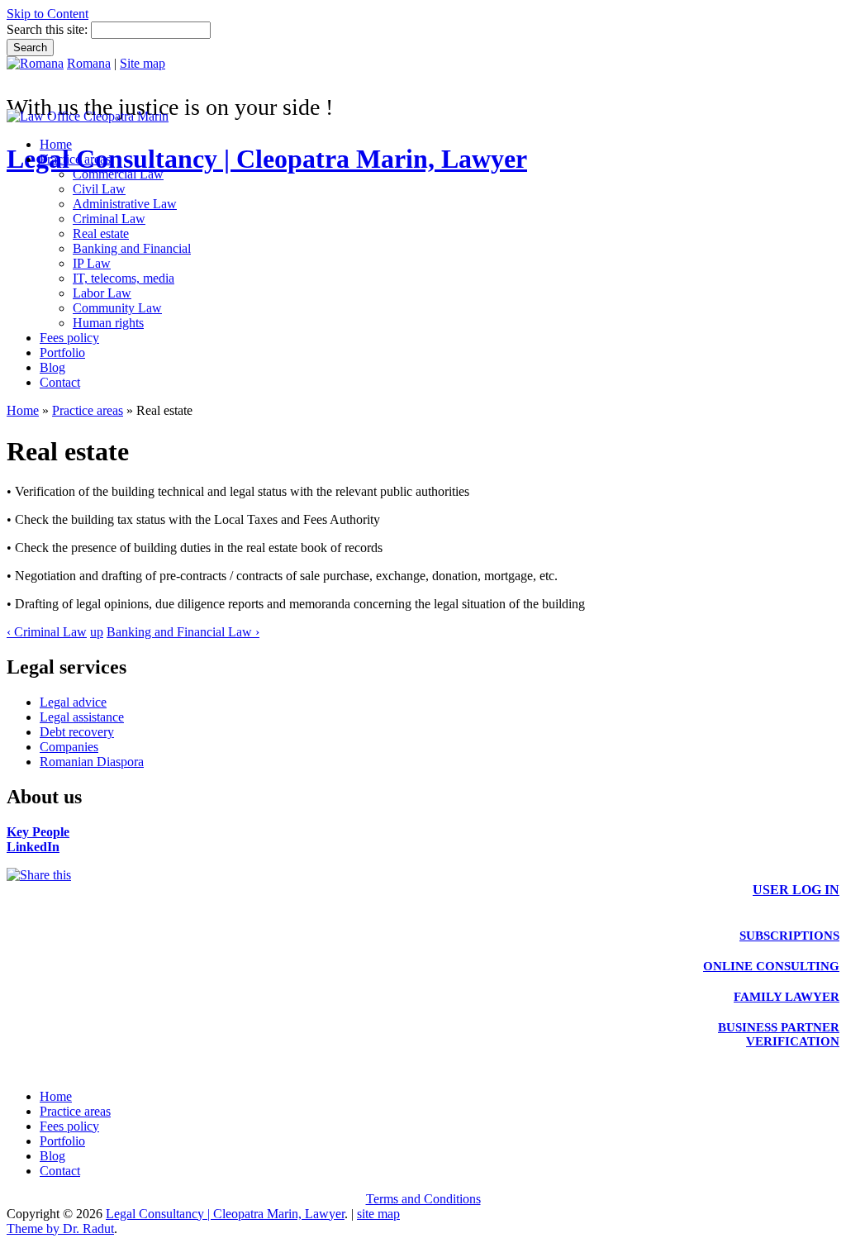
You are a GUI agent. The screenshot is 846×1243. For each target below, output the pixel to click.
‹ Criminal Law (47, 632)
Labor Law (102, 293)
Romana (89, 63)
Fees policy (69, 338)
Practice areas (75, 159)
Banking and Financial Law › (183, 632)
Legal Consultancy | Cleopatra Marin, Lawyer (267, 159)
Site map (142, 63)
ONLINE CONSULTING (771, 966)
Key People (38, 832)
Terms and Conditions (423, 1199)
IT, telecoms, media (123, 278)
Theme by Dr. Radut (60, 1229)
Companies (69, 747)
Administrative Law (125, 204)
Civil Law (99, 189)
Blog (52, 367)
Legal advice (73, 702)
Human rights (108, 323)
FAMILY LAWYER (786, 996)
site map (378, 1214)
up (96, 632)
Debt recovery (77, 732)
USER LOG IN (796, 890)
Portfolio (62, 352)
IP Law (92, 263)
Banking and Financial (132, 248)
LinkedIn (33, 847)
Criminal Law (109, 219)
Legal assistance (82, 717)
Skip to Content (47, 14)
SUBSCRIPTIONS (789, 935)
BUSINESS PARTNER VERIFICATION (778, 1034)
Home (56, 144)
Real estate (101, 233)
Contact (60, 382)
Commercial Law (118, 174)
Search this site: (49, 29)
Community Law (117, 308)
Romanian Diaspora (92, 762)
